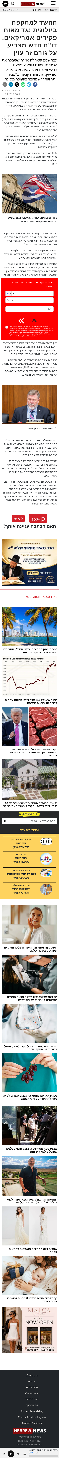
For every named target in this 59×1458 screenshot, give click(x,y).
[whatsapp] (23, 84)
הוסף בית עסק (29, 830)
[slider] (43, 1456)
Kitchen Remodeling (31, 1411)
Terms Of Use (32, 336)
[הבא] (18, 1453)
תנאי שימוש (32, 1387)
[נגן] (11, 1453)
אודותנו (32, 1381)
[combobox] (29, 821)
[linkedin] (10, 84)
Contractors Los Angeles (32, 1417)
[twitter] (17, 84)
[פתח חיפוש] (13, 4)
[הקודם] (4, 1453)
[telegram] (29, 84)
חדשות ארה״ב (31, 1393)
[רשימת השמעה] (24, 1453)
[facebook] (35, 84)
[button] (8, 293)
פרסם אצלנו (32, 1375)
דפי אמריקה (32, 1405)
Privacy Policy (22, 336)
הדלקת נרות (51, 10)
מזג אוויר (37, 10)
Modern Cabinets (32, 1423)
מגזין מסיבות (31, 1399)
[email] (4, 84)
